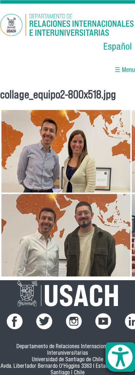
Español (117, 47)
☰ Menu (125, 70)
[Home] (67, 26)
